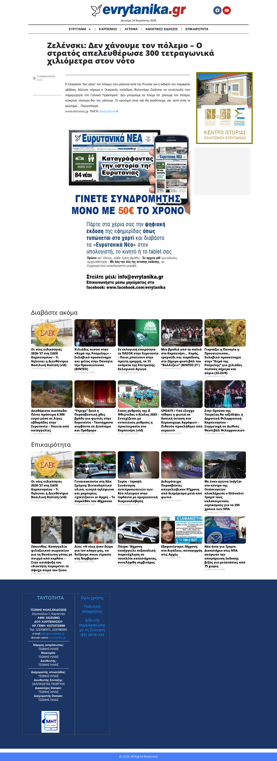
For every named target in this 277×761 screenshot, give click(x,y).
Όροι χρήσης (92, 597)
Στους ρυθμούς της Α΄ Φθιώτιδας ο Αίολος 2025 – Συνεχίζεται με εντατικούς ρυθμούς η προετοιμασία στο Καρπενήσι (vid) (138, 420)
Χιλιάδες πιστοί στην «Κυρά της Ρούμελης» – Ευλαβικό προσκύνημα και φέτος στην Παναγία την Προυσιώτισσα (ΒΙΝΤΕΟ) (93, 359)
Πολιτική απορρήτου (92, 609)
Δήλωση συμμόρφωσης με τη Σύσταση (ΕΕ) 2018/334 (92, 627)
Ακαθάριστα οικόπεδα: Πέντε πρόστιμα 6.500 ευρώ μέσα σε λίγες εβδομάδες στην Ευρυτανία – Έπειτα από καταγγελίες (50, 420)
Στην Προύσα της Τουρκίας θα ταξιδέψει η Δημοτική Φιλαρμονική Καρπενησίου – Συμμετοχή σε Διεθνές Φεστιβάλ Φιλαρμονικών (224, 420)
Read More (108, 111)
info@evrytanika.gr (53, 633)
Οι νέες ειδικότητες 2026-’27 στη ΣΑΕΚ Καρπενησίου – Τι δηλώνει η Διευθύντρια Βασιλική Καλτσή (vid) (49, 357)
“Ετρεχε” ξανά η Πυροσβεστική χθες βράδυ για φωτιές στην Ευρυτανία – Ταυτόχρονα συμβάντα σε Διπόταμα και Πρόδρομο (93, 420)
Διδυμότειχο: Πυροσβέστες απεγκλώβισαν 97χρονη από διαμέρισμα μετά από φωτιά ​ (181, 489)
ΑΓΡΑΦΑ (131, 29)
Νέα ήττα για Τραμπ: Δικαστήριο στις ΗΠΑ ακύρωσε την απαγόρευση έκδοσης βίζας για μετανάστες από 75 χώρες (224, 556)
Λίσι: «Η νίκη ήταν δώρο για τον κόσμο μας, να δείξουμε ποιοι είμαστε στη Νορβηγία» (93, 552)
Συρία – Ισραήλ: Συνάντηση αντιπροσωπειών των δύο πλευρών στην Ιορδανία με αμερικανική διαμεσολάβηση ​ (138, 491)
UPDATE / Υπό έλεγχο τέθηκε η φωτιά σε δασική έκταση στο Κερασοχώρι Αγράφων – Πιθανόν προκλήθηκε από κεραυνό (181, 420)
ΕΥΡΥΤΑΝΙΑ (77, 29)
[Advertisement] (222, 171)
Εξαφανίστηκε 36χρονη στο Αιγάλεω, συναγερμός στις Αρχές (181, 550)
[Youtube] (227, 10)
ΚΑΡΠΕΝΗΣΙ (108, 29)
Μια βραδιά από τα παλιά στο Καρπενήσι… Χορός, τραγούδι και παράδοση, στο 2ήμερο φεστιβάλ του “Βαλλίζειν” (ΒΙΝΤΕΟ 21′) (181, 357)
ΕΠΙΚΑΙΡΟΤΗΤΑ (197, 29)
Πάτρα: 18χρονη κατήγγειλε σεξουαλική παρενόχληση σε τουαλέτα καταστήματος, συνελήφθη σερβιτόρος (137, 554)
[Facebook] (217, 10)
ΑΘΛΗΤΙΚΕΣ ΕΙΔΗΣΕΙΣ (161, 29)
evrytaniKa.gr (57, 637)
